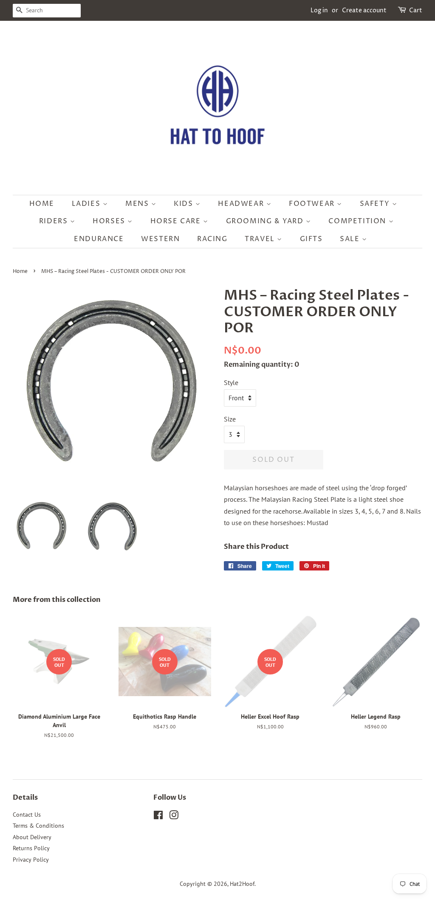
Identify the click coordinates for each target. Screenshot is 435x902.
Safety (376, 203)
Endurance (99, 239)
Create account (364, 10)
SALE (351, 239)
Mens (138, 203)
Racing (212, 239)
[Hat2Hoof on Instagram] (173, 817)
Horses (110, 221)
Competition (358, 221)
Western (160, 239)
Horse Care (176, 221)
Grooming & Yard (266, 221)
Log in (319, 10)
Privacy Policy (31, 859)
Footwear (313, 203)
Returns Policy (31, 848)
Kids (184, 203)
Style (231, 382)
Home (41, 203)
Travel (261, 239)
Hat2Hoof (242, 884)
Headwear (242, 203)
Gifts (311, 239)
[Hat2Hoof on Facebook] (158, 817)
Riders (54, 221)
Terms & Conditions (38, 825)
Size (230, 419)
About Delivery (32, 837)
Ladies (87, 203)
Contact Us (27, 814)
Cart (415, 10)
